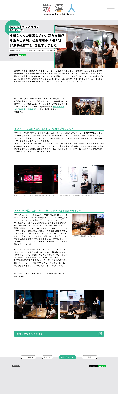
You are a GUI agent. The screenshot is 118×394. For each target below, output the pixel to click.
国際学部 (16, 365)
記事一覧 (47, 357)
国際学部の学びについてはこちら (29, 334)
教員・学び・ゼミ (67, 357)
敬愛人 (59, 8)
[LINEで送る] (22, 55)
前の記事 (30, 357)
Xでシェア (14, 55)
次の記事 (88, 357)
